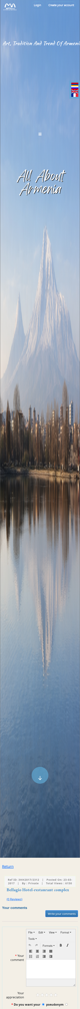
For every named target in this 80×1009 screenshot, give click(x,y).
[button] (30, 945)
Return (8, 866)
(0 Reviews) (14, 899)
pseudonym (55, 1004)
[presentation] (31, 932)
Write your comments (62, 914)
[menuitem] (31, 932)
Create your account (61, 5)
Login (37, 5)
